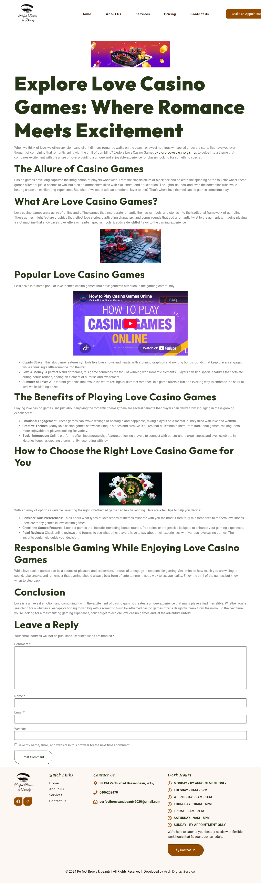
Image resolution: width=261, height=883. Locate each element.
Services (143, 14)
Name (19, 696)
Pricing (170, 14)
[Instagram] (27, 801)
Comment (22, 644)
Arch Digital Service (180, 871)
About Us (113, 14)
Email (19, 712)
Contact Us (199, 14)
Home (86, 14)
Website (20, 729)
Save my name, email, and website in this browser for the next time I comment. (74, 745)
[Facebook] (18, 801)
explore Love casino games (176, 152)
